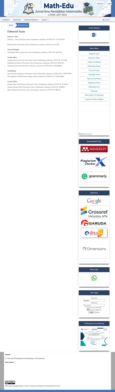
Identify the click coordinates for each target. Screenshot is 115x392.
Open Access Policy (94, 79)
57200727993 (66, 74)
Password (94, 303)
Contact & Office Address (94, 99)
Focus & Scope (94, 70)
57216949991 (57, 66)
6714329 (63, 60)
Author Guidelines (94, 62)
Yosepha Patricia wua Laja (15, 60)
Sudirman (10, 66)
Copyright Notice (94, 74)
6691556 (60, 63)
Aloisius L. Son (12, 39)
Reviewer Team (94, 58)
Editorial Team (94, 54)
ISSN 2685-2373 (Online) (94, 95)
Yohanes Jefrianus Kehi (14, 87)
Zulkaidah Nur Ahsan (14, 63)
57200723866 (59, 76)
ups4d (80, 108)
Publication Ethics (94, 66)
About (45, 20)
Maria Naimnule (12, 90)
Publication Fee (94, 87)
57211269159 (60, 39)
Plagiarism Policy (94, 83)
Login (109, 3)
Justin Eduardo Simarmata (15, 74)
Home (11, 25)
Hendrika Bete (12, 44)
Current (6, 20)
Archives (17, 20)
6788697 (61, 87)
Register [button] (97, 312)
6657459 (58, 52)
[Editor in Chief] (94, 281)
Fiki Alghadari (12, 76)
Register (100, 3)
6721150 (56, 44)
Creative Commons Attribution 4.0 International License (42, 386)
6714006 (64, 84)
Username (94, 298)
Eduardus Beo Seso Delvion (16, 84)
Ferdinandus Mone (13, 52)
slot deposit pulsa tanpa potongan (89, 125)
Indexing (94, 91)
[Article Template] (94, 37)
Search (107, 20)
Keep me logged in (95, 310)
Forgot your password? (94, 307)
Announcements (31, 20)
